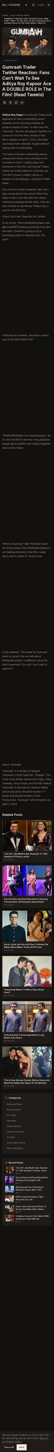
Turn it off (9, 1447)
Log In (41, 5)
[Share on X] (4, 102)
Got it (21, 1447)
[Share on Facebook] (10, 102)
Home (5, 15)
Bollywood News (20, 15)
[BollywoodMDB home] (11, 5)
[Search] (33, 5)
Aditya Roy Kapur (13, 114)
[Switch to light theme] (26, 5)
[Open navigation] (49, 5)
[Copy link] (22, 102)
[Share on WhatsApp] (16, 102)
